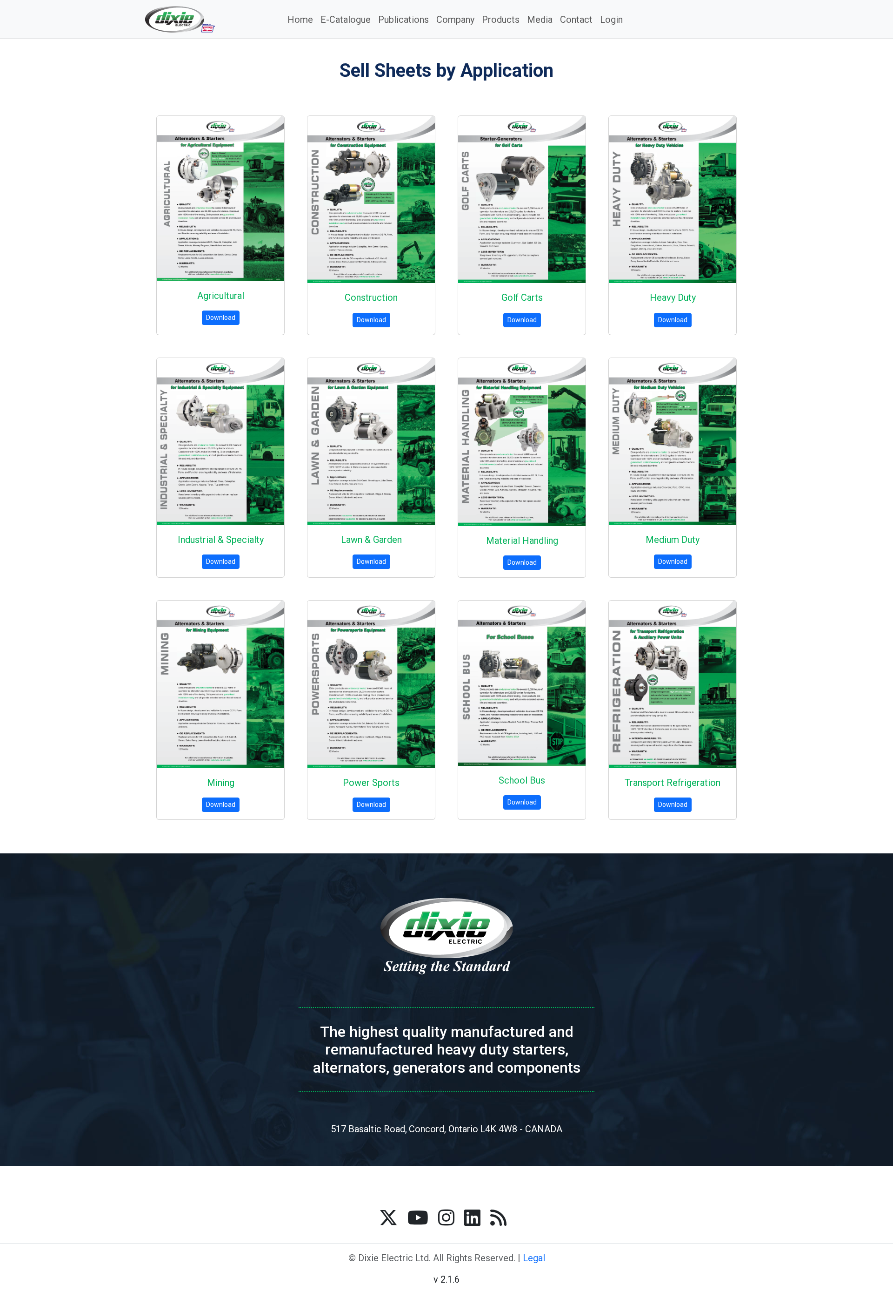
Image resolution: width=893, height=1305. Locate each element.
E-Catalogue (345, 19)
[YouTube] (417, 1217)
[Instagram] (446, 1217)
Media (540, 19)
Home (300, 19)
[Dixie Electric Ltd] (195, 19)
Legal (534, 1258)
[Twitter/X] (388, 1217)
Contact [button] (576, 19)
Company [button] (455, 19)
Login (611, 19)
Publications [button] (403, 19)
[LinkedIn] (472, 1217)
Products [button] (501, 19)
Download (220, 317)
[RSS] (498, 1217)
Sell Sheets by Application (446, 70)
